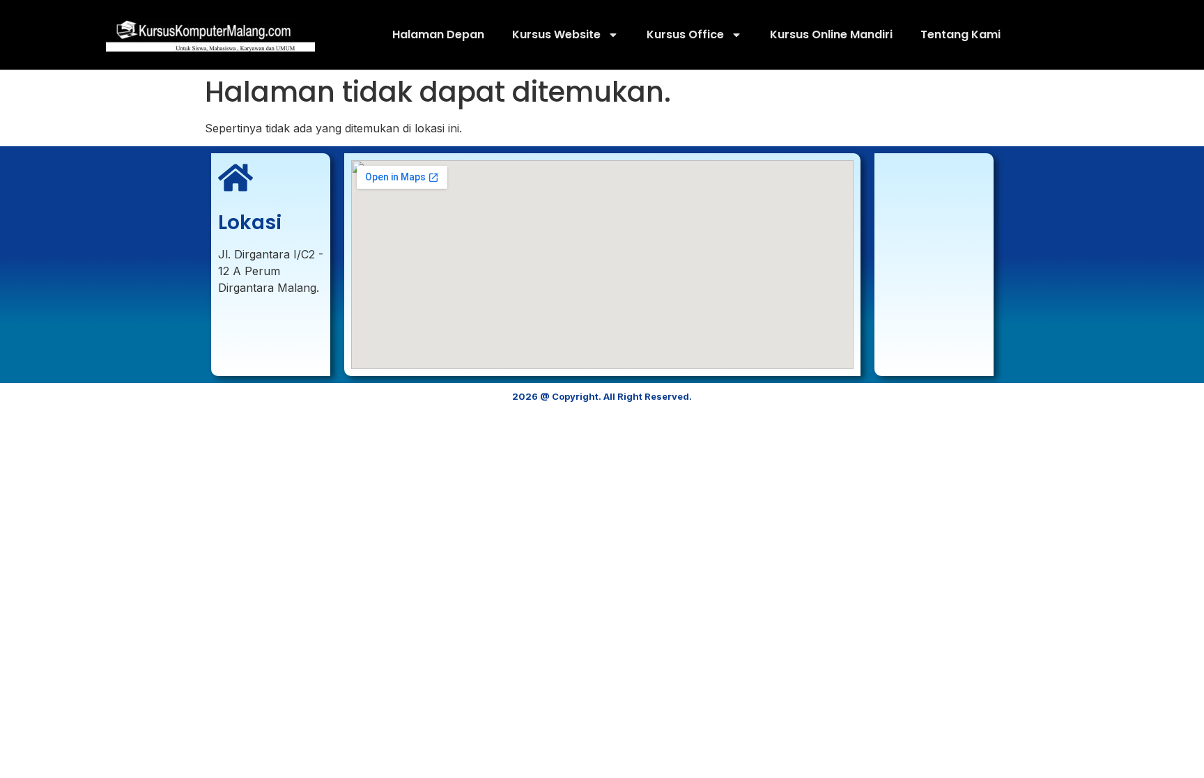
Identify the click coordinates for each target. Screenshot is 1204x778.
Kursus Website (556, 34)
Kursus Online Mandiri (831, 34)
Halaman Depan (438, 34)
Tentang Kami (960, 34)
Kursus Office (685, 34)
